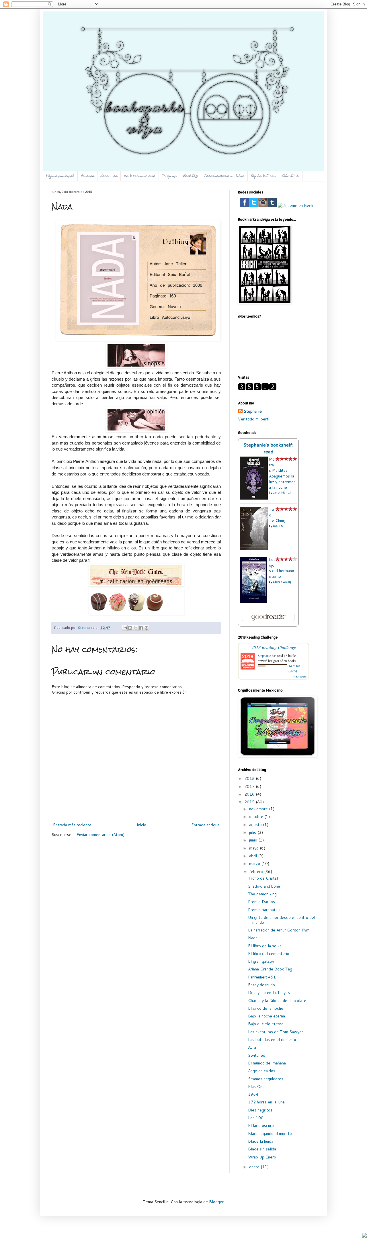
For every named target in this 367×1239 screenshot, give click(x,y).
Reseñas (87, 176)
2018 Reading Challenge (273, 647)
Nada (252, 938)
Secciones (109, 176)
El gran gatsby (261, 961)
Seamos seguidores (265, 1079)
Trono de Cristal (263, 878)
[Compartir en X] (135, 628)
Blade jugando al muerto (270, 1133)
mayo (254, 848)
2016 (250, 794)
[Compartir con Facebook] (141, 628)
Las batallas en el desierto (272, 1039)
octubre (256, 816)
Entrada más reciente (72, 825)
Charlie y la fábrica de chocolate (277, 1000)
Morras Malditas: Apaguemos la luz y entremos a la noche (282, 473)
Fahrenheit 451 (262, 977)
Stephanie (253, 411)
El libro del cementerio (268, 953)
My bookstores (263, 176)
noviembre (259, 809)
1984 (253, 1094)
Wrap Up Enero (262, 1157)
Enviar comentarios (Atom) (100, 834)
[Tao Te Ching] (254, 548)
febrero (256, 871)
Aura (252, 1047)
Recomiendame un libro (224, 176)
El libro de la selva (265, 946)
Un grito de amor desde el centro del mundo (281, 920)
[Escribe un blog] (130, 628)
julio (253, 832)
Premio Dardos (261, 902)
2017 (250, 786)
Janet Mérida (282, 492)
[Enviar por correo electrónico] (125, 628)
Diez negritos (260, 1110)
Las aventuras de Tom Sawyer (275, 1032)
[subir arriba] (364, 1236)
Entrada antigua (205, 825)
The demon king (262, 894)
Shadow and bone (264, 886)
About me (290, 176)
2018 (250, 778)
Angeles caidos (261, 1071)
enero (255, 1167)
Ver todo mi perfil (254, 419)
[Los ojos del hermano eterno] (253, 601)
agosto (256, 824)
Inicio (141, 825)
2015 (250, 802)
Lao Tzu (278, 526)
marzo (255, 863)
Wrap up (169, 176)
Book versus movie (139, 176)
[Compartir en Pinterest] (146, 628)
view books (300, 676)
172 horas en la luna (266, 1102)
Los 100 (255, 1118)
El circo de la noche (265, 1008)
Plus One (256, 1086)
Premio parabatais (264, 910)
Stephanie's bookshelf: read (268, 448)
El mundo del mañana (267, 1063)
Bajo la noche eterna (266, 1016)
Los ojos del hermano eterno (281, 568)
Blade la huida (260, 1141)
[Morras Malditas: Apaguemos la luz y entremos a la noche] (254, 498)
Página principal (60, 176)
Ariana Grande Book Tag (270, 969)
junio (253, 840)
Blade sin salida (262, 1149)
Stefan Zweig (282, 582)
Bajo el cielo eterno (266, 1024)
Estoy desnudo (261, 985)
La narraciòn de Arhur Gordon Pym (278, 930)
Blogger (216, 1202)
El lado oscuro (261, 1125)
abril (253, 856)
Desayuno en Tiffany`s (269, 992)
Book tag (191, 176)
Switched (256, 1055)
